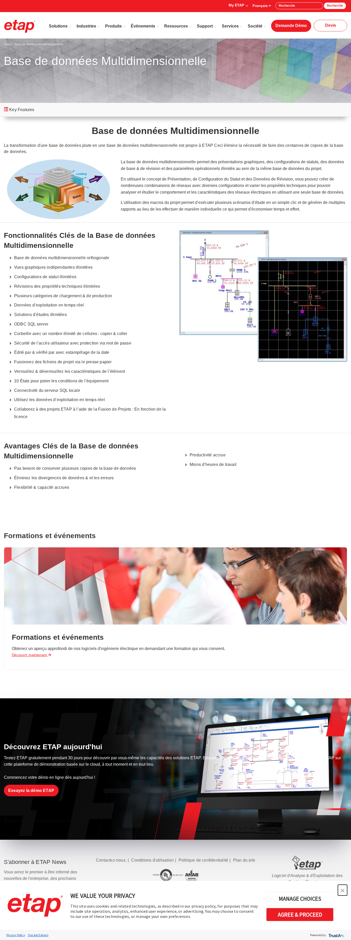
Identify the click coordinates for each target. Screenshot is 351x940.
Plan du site (244, 860)
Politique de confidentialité (203, 860)
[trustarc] (336, 935)
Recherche (335, 5)
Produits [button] (113, 26)
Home (8, 44)
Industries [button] (86, 26)
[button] (342, 890)
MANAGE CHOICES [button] (300, 898)
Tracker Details (38, 935)
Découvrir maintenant (30, 655)
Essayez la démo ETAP (31, 790)
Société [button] (255, 26)
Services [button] (230, 26)
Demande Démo (291, 25)
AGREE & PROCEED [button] (300, 914)
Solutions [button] (58, 26)
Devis (330, 25)
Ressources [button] (176, 26)
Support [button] (205, 26)
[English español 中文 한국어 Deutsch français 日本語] (262, 6)
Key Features (21, 109)
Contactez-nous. (111, 860)
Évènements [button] (143, 26)
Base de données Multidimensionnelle (39, 44)
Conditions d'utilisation (152, 860)
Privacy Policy (15, 935)
